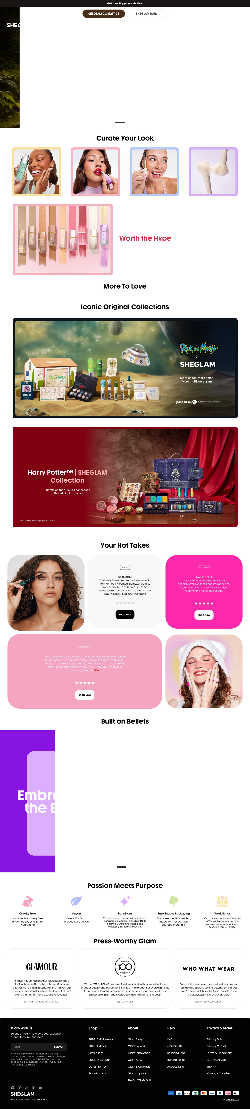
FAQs (170, 1039)
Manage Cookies (218, 1073)
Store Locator (98, 1073)
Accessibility (175, 1066)
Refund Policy (176, 1059)
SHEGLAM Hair (98, 1046)
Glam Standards (139, 1066)
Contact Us (174, 1046)
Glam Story (135, 1039)
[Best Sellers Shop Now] (63, 239)
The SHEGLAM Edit (139, 1080)
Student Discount (100, 1059)
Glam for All (135, 1059)
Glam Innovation (139, 1053)
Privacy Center (216, 1046)
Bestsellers (96, 1053)
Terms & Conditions (25, 1064)
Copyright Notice (218, 1059)
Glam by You (136, 1046)
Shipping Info (176, 1053)
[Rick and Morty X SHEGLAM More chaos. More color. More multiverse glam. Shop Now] (125, 368)
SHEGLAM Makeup (101, 1039)
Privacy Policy (55, 1062)
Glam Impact (137, 1073)
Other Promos (98, 1066)
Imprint (211, 1066)
